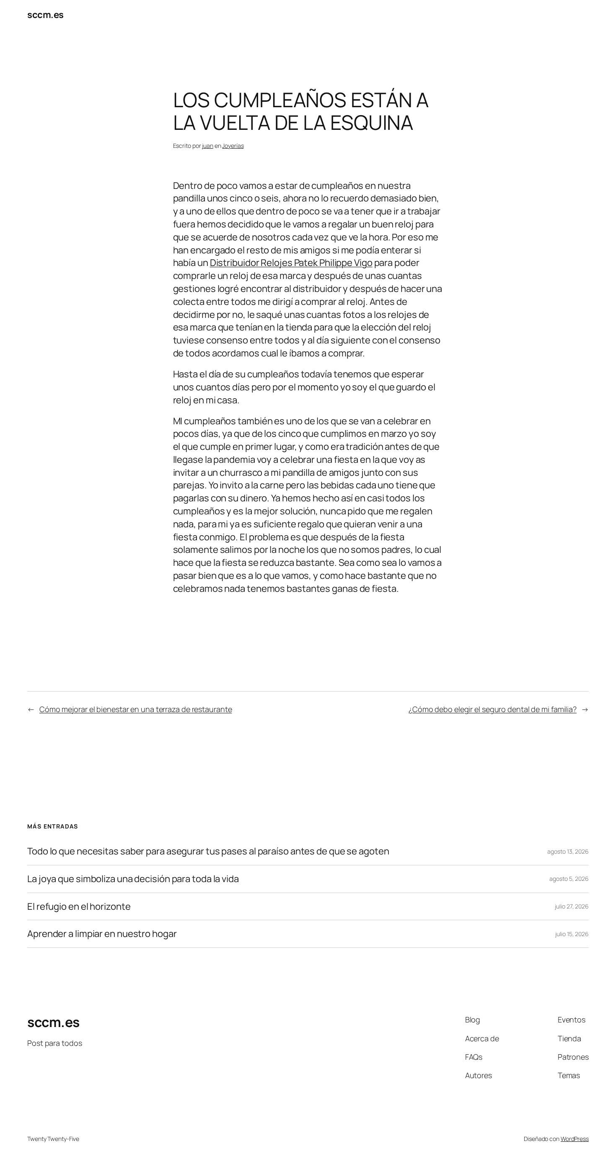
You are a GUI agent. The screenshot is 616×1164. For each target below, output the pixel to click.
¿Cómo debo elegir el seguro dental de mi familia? (493, 709)
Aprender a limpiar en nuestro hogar (102, 934)
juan (207, 146)
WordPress (575, 1139)
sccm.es (45, 14)
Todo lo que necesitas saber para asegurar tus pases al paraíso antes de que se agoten (208, 851)
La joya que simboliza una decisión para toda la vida (133, 879)
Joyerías (232, 146)
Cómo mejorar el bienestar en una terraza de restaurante (135, 709)
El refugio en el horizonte (78, 906)
